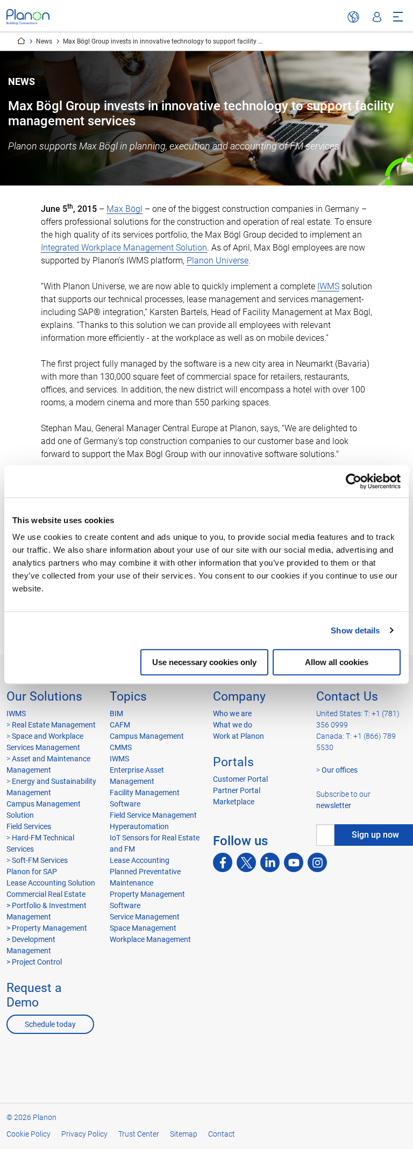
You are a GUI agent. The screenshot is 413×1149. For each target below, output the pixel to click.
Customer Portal (240, 779)
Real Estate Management (53, 724)
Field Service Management (153, 815)
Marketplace (233, 801)
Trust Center (138, 1134)
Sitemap (183, 1134)
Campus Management (147, 736)
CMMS (121, 747)
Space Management (143, 928)
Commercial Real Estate (46, 894)
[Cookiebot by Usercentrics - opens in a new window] (354, 481)
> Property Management (46, 928)
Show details (355, 630)
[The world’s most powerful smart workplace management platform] (27, 16)
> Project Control (34, 962)
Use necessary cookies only (204, 662)
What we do (232, 724)
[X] (246, 862)
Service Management (145, 916)
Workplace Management (150, 939)
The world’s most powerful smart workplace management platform (21, 41)
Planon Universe (217, 260)
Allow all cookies (336, 662)
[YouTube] (293, 862)
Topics (128, 696)
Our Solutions (44, 696)
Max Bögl (124, 209)
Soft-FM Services (40, 860)
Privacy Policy (84, 1134)
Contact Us (347, 696)
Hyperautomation (139, 826)
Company (239, 696)
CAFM (120, 724)
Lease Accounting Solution (50, 883)
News (44, 41)
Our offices (340, 770)
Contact (221, 1134)
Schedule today (50, 1024)
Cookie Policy (28, 1134)
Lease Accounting (139, 860)
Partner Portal (236, 790)
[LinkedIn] (270, 862)
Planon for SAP (31, 871)
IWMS (328, 286)
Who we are (232, 713)
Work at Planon (238, 736)
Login (377, 17)
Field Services (28, 826)
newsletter (333, 805)
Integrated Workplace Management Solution (124, 247)
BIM (116, 713)
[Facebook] (222, 862)
